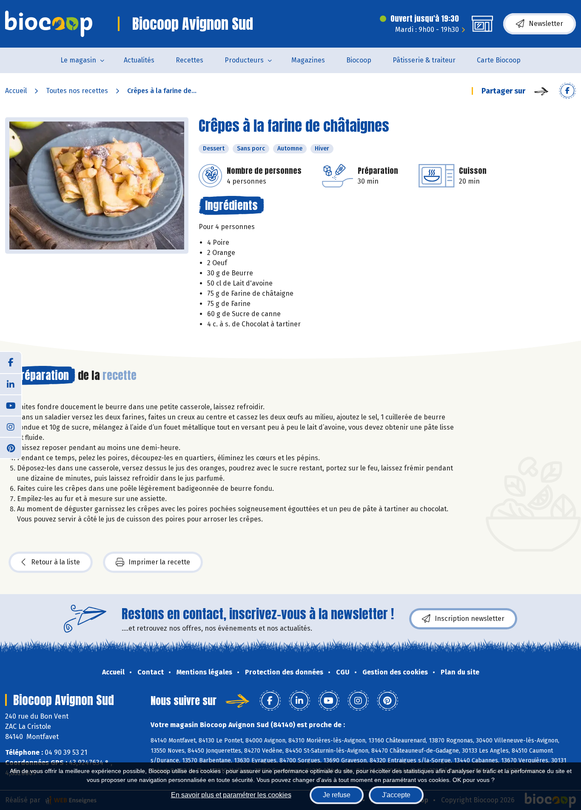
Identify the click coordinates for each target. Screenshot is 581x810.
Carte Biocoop (499, 60)
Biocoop (358, 60)
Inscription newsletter (469, 619)
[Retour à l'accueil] (48, 24)
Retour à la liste (55, 562)
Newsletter (546, 24)
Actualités (139, 60)
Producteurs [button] (244, 60)
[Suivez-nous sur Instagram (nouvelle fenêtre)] (10, 426)
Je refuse (336, 795)
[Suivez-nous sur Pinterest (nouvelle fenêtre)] (10, 447)
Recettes (189, 60)
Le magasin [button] (78, 60)
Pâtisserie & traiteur (424, 60)
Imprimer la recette (159, 562)
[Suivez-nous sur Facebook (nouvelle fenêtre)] (10, 362)
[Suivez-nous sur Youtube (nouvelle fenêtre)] (10, 405)
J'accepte (396, 795)
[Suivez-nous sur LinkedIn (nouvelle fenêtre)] (10, 383)
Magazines (308, 60)
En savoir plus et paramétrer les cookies (231, 795)
